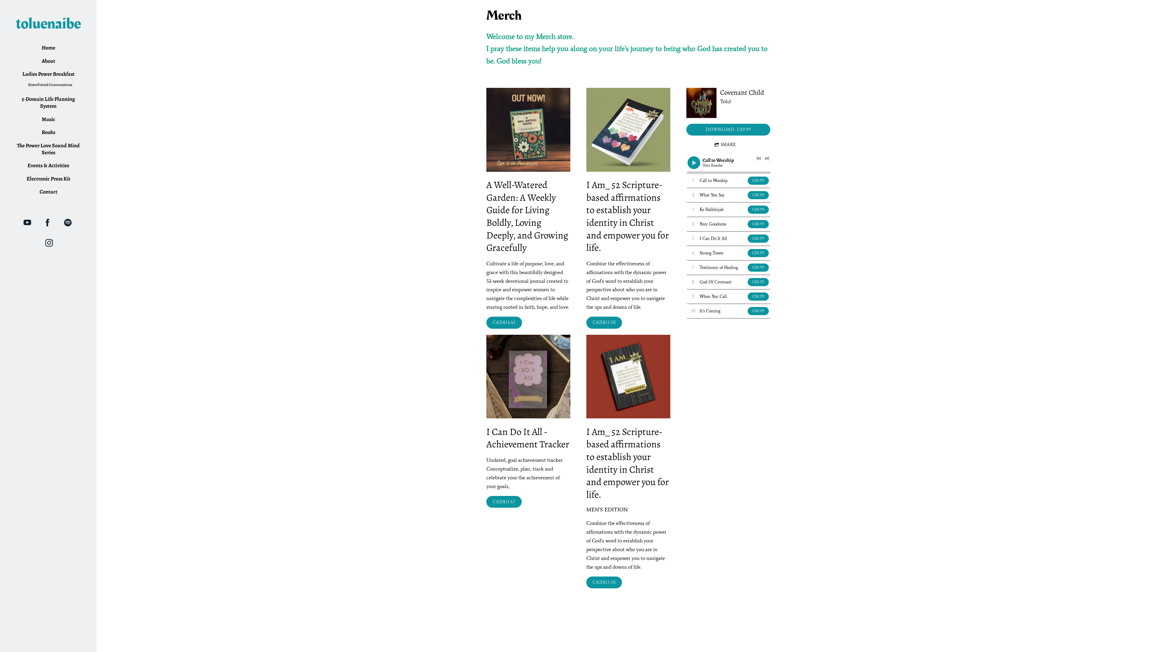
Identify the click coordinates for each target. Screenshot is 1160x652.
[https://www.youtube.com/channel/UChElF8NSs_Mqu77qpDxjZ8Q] (27, 222)
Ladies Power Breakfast (48, 74)
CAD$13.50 (604, 322)
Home (48, 47)
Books (48, 132)
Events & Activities (48, 165)
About (48, 61)
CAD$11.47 (504, 501)
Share (728, 144)
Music (48, 119)
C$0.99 (758, 180)
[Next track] (767, 158)
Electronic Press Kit (48, 178)
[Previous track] (759, 158)
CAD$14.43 (504, 322)
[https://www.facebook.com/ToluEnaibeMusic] (47, 222)
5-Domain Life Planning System (48, 102)
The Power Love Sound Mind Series (48, 149)
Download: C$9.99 (728, 129)
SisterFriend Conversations (50, 84)
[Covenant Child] (701, 103)
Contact (48, 191)
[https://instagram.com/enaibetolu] (49, 243)
